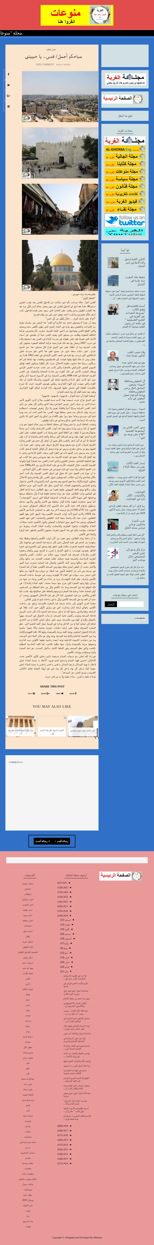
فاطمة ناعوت (27, 1094)
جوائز (28, 1010)
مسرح (27, 1147)
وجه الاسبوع (28, 1221)
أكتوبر (66, 929)
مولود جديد (27, 1194)
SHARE (72, 693)
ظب (27, 1073)
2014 (65, 1144)
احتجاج (28, 889)
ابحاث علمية (27, 883)
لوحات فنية (27, 1115)
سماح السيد (28, 1036)
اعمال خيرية (28, 941)
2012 (65, 1154)
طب (27, 1063)
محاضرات (28, 1136)
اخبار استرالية (27, 899)
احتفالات (27, 894)
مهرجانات (28, 1189)
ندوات (27, 1210)
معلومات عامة (28, 1173)
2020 (65, 911)
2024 (65, 892)
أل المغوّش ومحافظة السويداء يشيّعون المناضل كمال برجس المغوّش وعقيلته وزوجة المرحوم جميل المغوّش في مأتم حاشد (134, 391)
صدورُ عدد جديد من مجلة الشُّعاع (76, 998)
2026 (64, 882)
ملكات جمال (27, 1184)
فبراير (66, 966)
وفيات (27, 1226)
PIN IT (30, 693)
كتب (28, 1110)
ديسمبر (67, 919)
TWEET (58, 693)
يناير (66, 971)
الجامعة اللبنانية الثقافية (28, 952)
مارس (66, 962)
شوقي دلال (27, 1047)
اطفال (27, 936)
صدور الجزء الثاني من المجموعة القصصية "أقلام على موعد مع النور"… (134, 432)
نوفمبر (67, 924)
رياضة (27, 1026)
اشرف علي (27, 931)
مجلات (28, 1131)
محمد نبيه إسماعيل (28, 1142)
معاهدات (27, 1168)
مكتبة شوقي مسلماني (28, 1179)
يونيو (65, 948)
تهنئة (28, 994)
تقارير (28, 978)
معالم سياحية (27, 1163)
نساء (28, 1216)
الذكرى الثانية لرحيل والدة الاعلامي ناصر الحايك (134, 262)
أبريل (66, 957)
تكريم (28, 983)
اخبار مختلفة (28, 920)
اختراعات (28, 925)
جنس (28, 1005)
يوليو (66, 943)
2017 (65, 1130)
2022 (65, 901)
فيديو (28, 1105)
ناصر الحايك (28, 1205)
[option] (83, 728)
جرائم (28, 999)
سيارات (28, 1041)
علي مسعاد (27, 1089)
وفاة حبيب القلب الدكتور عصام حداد (135, 353)
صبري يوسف (28, 1052)
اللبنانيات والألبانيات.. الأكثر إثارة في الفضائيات (135, 495)
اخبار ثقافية (51, 49)
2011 (65, 1158)
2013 (65, 1149)
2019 (65, 915)
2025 (65, 887)
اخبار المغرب (27, 904)
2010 (65, 1163)
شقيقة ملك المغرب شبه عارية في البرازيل (135, 280)
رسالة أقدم (62, 841)
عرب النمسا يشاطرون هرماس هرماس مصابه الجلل (135, 524)
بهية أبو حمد (28, 968)
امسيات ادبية (27, 962)
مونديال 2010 (28, 1200)
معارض (28, 1158)
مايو (66, 952)
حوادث (28, 1015)
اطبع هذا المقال (125, 115)
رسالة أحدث (41, 841)
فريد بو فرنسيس (28, 1100)
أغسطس (67, 938)
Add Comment (45, 64)
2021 (65, 906)
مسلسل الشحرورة (28, 1152)
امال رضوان (27, 957)
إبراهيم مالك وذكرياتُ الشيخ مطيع (77, 1061)
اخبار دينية (27, 915)
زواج (28, 1031)
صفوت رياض (28, 1057)
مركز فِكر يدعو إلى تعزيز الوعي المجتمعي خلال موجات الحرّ (135, 554)
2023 (65, 897)
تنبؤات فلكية (27, 989)
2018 (65, 1126)
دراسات (28, 1020)
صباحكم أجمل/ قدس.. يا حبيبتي (76, 1065)
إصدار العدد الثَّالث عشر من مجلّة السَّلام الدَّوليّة (134, 466)
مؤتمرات (27, 1121)
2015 (65, 1140)
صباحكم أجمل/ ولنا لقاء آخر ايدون (77, 1033)
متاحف (28, 1126)
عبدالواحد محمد (27, 1078)
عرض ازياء (27, 1084)
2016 (65, 1135)
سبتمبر (67, 934)
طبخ (27, 1068)
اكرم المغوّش (28, 947)
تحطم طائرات (27, 973)
